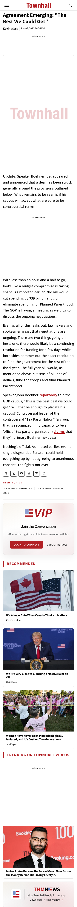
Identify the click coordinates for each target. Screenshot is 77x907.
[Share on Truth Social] (13, 474)
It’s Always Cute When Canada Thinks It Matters (36, 615)
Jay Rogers (11, 744)
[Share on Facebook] (21, 474)
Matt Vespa (11, 682)
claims (59, 431)
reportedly (48, 395)
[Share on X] (6, 474)
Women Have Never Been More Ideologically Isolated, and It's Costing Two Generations (34, 737)
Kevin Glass (10, 29)
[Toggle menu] (6, 5)
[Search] (70, 5)
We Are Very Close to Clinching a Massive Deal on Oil (37, 676)
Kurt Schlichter (13, 620)
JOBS (6, 493)
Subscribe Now (57, 544)
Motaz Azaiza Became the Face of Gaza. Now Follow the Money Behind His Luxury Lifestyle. (38, 873)
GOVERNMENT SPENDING (51, 488)
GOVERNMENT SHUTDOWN (17, 488)
